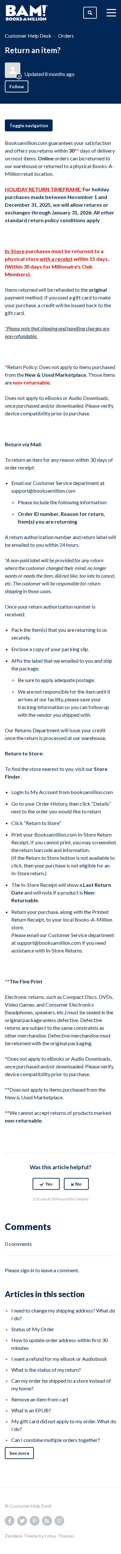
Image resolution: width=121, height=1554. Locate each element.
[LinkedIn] (74, 1214)
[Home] (27, 13)
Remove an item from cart (39, 1399)
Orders (66, 36)
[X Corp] (60, 1214)
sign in (27, 1270)
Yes (49, 1184)
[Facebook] (46, 1214)
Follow (16, 86)
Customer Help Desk (28, 36)
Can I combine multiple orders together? (55, 1440)
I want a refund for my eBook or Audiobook (59, 1359)
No (78, 1184)
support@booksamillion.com (43, 491)
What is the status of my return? (46, 1370)
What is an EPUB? (31, 1410)
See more (19, 1453)
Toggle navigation (28, 125)
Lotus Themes (59, 1536)
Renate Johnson (43, 66)
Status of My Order (32, 1329)
